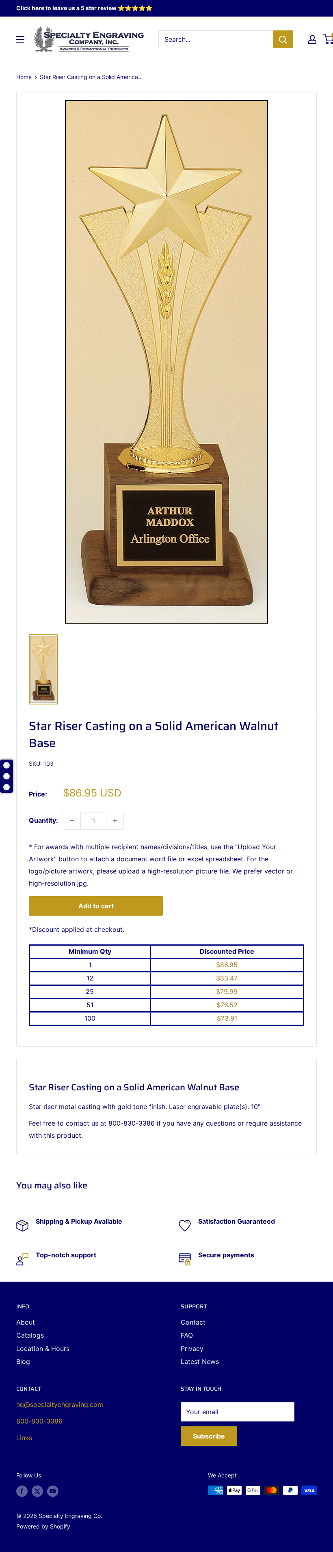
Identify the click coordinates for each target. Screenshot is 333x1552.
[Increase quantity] (114, 820)
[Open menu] (20, 39)
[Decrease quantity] (71, 820)
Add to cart (96, 906)
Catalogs (30, 1335)
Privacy (192, 1348)
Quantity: (43, 820)
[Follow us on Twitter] (37, 1491)
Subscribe (209, 1436)
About (25, 1322)
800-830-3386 (39, 1421)
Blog (23, 1361)
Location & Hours (42, 1348)
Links (24, 1438)
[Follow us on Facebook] (22, 1491)
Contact (193, 1322)
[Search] (283, 39)
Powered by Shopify (43, 1526)
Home (24, 76)
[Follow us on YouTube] (52, 1491)
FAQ (187, 1335)
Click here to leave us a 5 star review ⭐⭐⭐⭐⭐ (84, 7)
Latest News (200, 1361)
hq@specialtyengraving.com (59, 1404)
